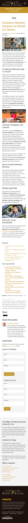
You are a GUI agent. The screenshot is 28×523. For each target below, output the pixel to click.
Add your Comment (11, 346)
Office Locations (8, 463)
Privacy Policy (13, 513)
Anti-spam (20, 513)
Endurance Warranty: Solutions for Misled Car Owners (13, 26)
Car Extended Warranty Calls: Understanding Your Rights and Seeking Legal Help (13, 268)
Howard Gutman (12, 33)
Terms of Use (5, 513)
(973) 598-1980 (14, 11)
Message (6, 365)
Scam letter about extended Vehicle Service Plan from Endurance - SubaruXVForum (14, 258)
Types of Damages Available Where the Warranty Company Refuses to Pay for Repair (15, 283)
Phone (6, 389)
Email (5, 360)
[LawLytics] (7, 517)
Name (5, 354)
